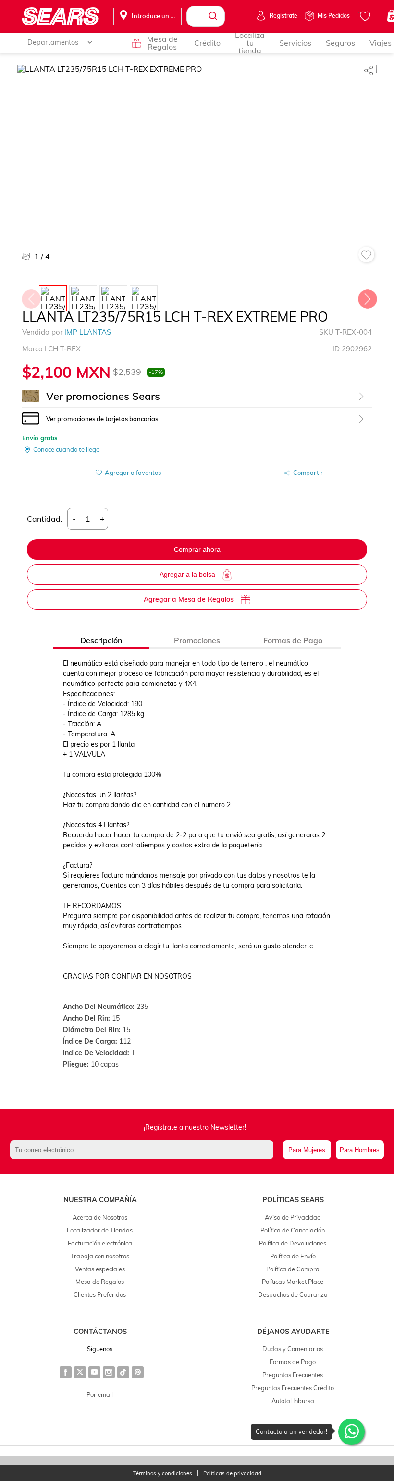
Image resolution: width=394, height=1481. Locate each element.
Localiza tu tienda (250, 43)
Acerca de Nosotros (100, 1217)
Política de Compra (293, 1269)
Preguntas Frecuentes (292, 1375)
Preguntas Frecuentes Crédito (292, 1388)
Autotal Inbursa (292, 1401)
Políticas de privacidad (232, 1473)
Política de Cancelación (292, 1230)
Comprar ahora (197, 549)
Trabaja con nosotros (100, 1256)
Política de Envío (293, 1256)
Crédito (207, 43)
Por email (99, 1394)
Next (367, 296)
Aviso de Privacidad (293, 1217)
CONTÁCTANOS (100, 1331)
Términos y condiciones (162, 1473)
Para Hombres (360, 1150)
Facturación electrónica (100, 1243)
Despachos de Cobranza (293, 1294)
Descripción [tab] (101, 640)
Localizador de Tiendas (100, 1230)
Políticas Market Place (292, 1281)
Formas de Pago (293, 1362)
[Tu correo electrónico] (144, 1149)
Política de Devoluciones (292, 1243)
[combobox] (205, 16)
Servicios (295, 43)
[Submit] (214, 16)
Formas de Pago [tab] (292, 640)
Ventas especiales (100, 1269)
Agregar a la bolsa (187, 574)
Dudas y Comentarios (292, 1349)
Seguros (340, 43)
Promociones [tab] (197, 640)
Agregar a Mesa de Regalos (189, 599)
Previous (30, 296)
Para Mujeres (306, 1150)
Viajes (380, 43)
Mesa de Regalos (162, 42)
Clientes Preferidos (100, 1294)
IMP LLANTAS (87, 331)
